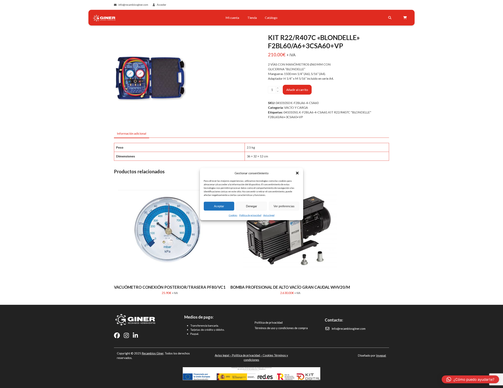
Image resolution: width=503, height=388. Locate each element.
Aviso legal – (223, 355)
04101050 (291, 112)
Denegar (251, 206)
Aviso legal (268, 215)
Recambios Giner (152, 353)
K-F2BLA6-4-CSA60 (313, 112)
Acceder (161, 4)
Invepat (381, 355)
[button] (297, 173)
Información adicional (131, 133)
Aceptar (219, 206)
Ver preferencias (284, 206)
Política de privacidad (250, 215)
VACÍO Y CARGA (296, 107)
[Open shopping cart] (405, 17)
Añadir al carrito (297, 89)
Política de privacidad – (247, 355)
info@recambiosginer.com (133, 4)
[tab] (131, 133)
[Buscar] (389, 17)
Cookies (233, 215)
